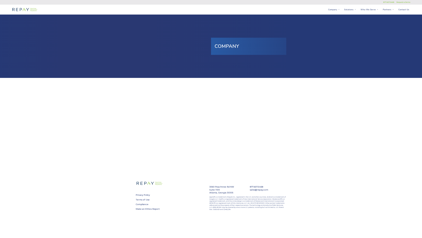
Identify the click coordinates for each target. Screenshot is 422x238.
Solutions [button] (349, 9)
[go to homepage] (24, 10)
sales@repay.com (259, 190)
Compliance (142, 204)
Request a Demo (403, 2)
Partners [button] (387, 9)
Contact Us (403, 9)
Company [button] (332, 9)
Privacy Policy (143, 195)
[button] (339, 9)
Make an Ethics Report (148, 209)
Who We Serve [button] (368, 9)
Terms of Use (143, 200)
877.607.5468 (388, 2)
